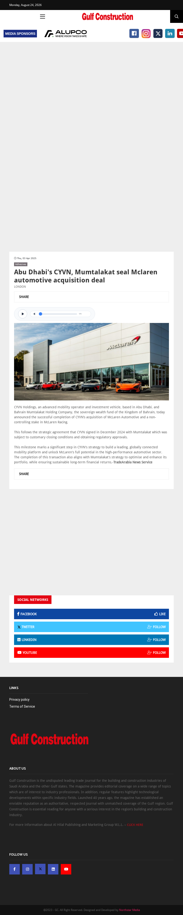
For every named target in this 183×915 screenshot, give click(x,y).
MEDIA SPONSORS (20, 34)
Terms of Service (22, 706)
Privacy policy (19, 699)
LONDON (20, 286)
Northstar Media (129, 910)
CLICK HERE (135, 825)
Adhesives (20, 264)
